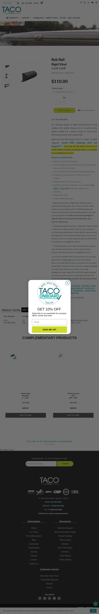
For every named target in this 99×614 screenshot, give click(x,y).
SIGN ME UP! (49, 329)
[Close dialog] (67, 283)
